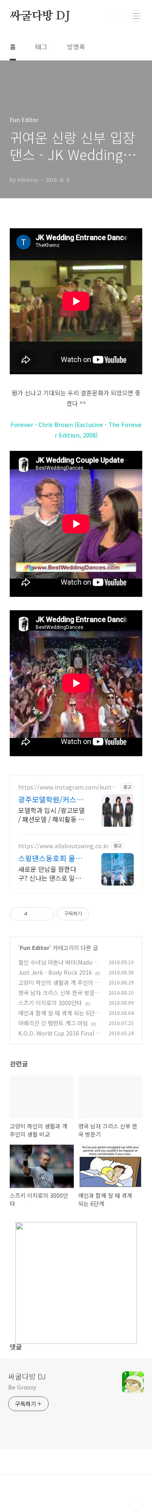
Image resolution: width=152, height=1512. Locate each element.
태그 (41, 46)
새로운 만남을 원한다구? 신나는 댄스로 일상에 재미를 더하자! (49, 873)
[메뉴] (136, 16)
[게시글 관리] (45, 914)
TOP (135, 1505)
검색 (118, 16)
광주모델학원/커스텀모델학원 (50, 799)
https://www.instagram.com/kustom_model (66, 787)
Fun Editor (34, 948)
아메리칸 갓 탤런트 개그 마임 (53, 1023)
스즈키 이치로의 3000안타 (50, 1003)
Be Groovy (22, 1387)
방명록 (76, 46)
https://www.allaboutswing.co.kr (63, 846)
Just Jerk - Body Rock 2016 (55, 972)
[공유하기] (35, 914)
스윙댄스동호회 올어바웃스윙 (50, 858)
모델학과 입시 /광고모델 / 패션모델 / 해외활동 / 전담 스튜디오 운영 (51, 814)
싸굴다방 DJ (40, 16)
